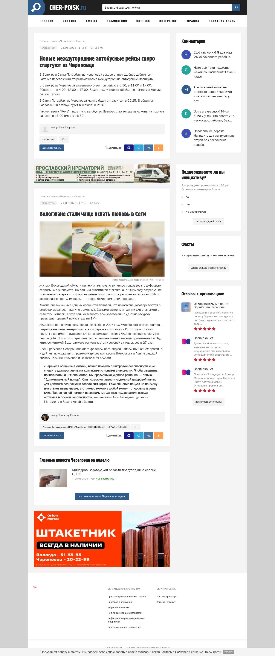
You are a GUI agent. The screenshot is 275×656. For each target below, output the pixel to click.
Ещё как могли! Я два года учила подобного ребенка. (213, 55)
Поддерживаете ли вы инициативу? (203, 175)
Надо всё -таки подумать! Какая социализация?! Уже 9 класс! (215, 72)
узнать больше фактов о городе (208, 267)
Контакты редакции (167, 596)
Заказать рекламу (166, 602)
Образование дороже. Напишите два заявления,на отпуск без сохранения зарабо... (214, 138)
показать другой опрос (208, 221)
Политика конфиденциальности (125, 613)
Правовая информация (120, 602)
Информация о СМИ (118, 607)
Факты (187, 244)
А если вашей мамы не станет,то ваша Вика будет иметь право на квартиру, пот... (213, 94)
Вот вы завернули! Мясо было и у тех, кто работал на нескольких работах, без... (214, 115)
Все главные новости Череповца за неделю (102, 496)
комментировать (51, 147)
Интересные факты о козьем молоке (207, 255)
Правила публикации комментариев (127, 596)
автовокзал (48, 139)
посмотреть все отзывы (208, 401)
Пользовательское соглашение (124, 627)
